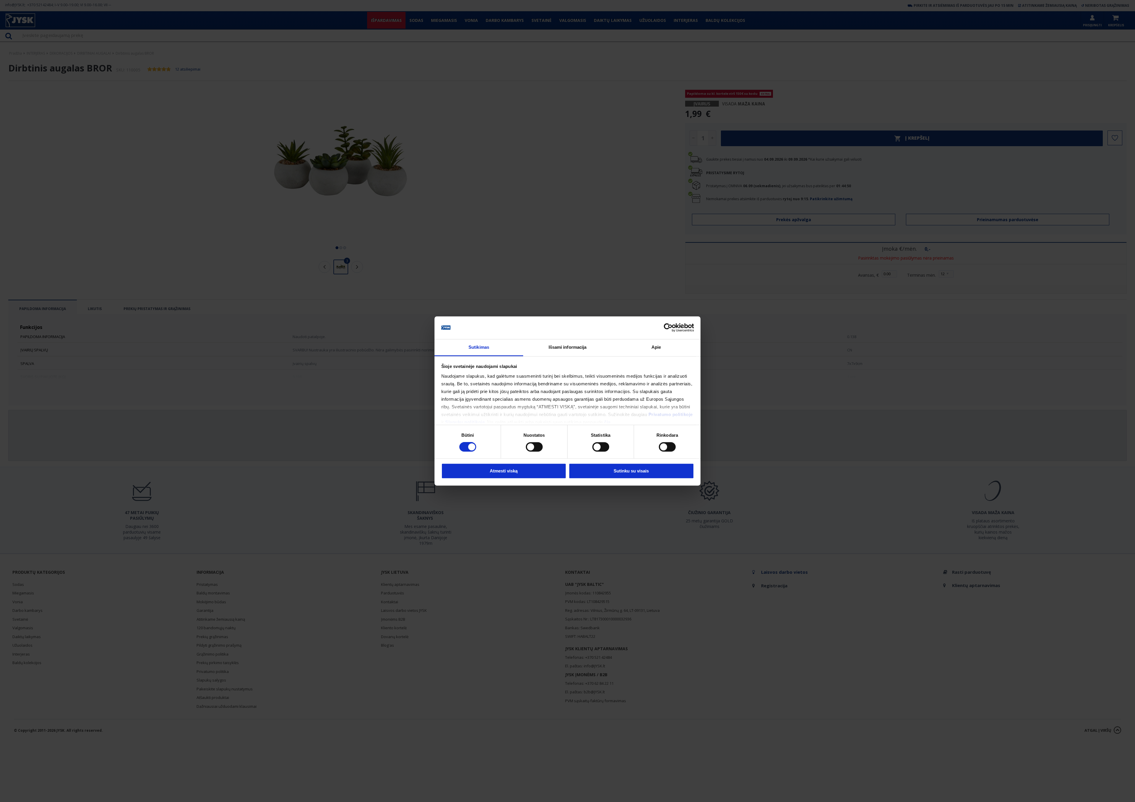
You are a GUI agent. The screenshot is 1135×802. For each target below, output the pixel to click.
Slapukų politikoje (465, 422)
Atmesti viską (504, 470)
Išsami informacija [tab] (568, 347)
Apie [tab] (656, 347)
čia (607, 422)
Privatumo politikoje (670, 414)
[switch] (534, 447)
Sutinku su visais (631, 470)
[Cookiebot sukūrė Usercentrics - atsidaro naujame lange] (668, 327)
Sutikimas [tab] (478, 347)
